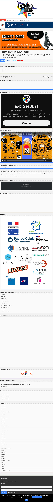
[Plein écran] (50, 160)
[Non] (51, 498)
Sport (3, 468)
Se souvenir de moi (12, 492)
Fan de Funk (3, 296)
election (3, 424)
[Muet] (48, 160)
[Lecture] (2, 160)
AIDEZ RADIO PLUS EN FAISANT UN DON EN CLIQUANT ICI (17, 20)
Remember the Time (4, 301)
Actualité (3, 405)
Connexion (3, 392)
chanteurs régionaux (6, 411)
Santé (3, 462)
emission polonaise (5, 426)
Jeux (3, 446)
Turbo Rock (3, 309)
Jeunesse (3, 442)
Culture (5, 29)
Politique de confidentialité (37, 497)
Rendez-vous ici (4, 386)
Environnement (5, 430)
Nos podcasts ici (4, 167)
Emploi (3, 428)
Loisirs (3, 450)
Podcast (3, 458)
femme (3, 434)
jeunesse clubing (5, 444)
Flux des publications (5, 394)
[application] (26, 147)
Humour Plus (3, 298)
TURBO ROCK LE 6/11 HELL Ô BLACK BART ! (9, 76)
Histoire (3, 440)
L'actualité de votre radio (6, 448)
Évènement (4, 432)
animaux (3, 407)
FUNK (3, 436)
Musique (3, 454)
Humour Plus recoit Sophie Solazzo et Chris (45, 76)
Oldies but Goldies (4, 300)
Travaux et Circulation (6, 470)
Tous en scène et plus (5, 307)
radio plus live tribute (6, 460)
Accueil (1, 29)
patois (3, 456)
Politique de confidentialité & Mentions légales (9, 481)
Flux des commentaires (5, 396)
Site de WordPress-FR (5, 398)
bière (3, 409)
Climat (3, 413)
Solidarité (4, 464)
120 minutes (3, 294)
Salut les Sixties (4, 303)
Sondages (4, 466)
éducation (4, 422)
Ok (26, 499)
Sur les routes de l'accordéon (6, 305)
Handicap (4, 438)
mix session (4, 452)
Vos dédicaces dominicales (6, 310)
